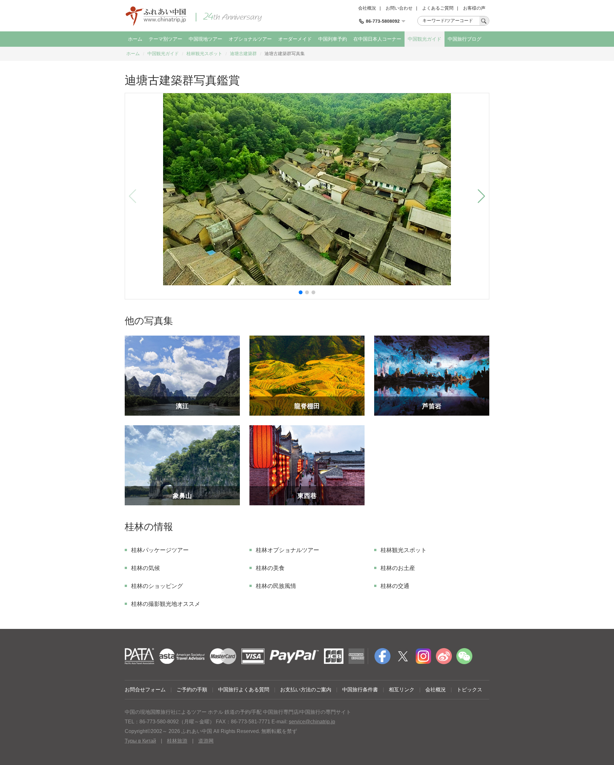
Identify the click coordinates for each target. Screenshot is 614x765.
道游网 (206, 741)
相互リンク (401, 689)
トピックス (469, 689)
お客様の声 (474, 8)
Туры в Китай (140, 741)
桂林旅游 (177, 741)
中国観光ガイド (424, 39)
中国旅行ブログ (464, 39)
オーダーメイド (295, 39)
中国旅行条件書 (360, 689)
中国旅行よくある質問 (243, 689)
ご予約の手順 (192, 689)
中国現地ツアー (205, 39)
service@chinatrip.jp (312, 721)
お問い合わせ (399, 8)
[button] (301, 292)
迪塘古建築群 (243, 53)
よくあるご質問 (437, 8)
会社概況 (367, 8)
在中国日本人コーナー (377, 39)
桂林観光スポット (204, 53)
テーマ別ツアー (165, 39)
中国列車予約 (332, 39)
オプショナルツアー (250, 39)
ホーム (135, 39)
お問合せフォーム (145, 689)
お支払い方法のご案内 (305, 689)
